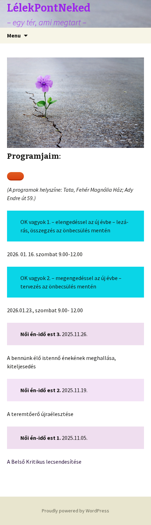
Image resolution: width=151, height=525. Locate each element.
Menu (14, 35)
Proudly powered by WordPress (75, 510)
